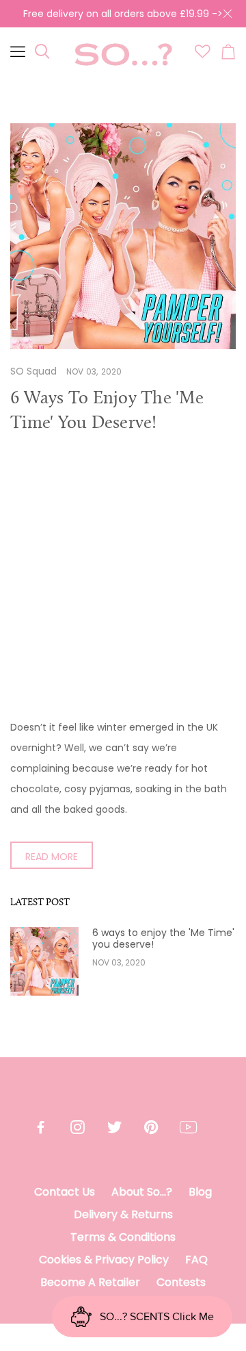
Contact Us (64, 1192)
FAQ (196, 1259)
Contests (181, 1282)
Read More (51, 856)
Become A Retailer (90, 1282)
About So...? (141, 1192)
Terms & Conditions (123, 1237)
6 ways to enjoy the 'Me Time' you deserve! (163, 938)
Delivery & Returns (123, 1214)
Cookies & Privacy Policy (104, 1259)
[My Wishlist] (203, 55)
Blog (200, 1192)
